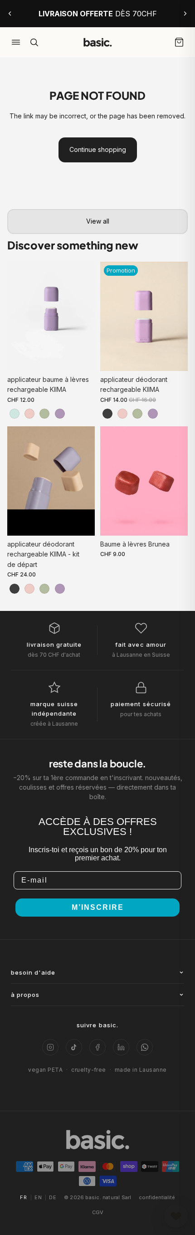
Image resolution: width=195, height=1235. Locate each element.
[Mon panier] (179, 42)
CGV (97, 1212)
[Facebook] (97, 1047)
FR (23, 1197)
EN (38, 1197)
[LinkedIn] (121, 1047)
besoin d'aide (33, 972)
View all (97, 221)
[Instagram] (50, 1047)
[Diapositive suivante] (185, 14)
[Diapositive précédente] (10, 14)
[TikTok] (74, 1047)
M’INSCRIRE (98, 907)
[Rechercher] (34, 42)
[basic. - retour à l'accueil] (97, 42)
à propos (25, 994)
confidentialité (157, 1197)
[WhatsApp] (144, 1047)
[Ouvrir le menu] (15, 42)
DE (53, 1197)
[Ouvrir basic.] (176, 1216)
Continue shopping (97, 149)
